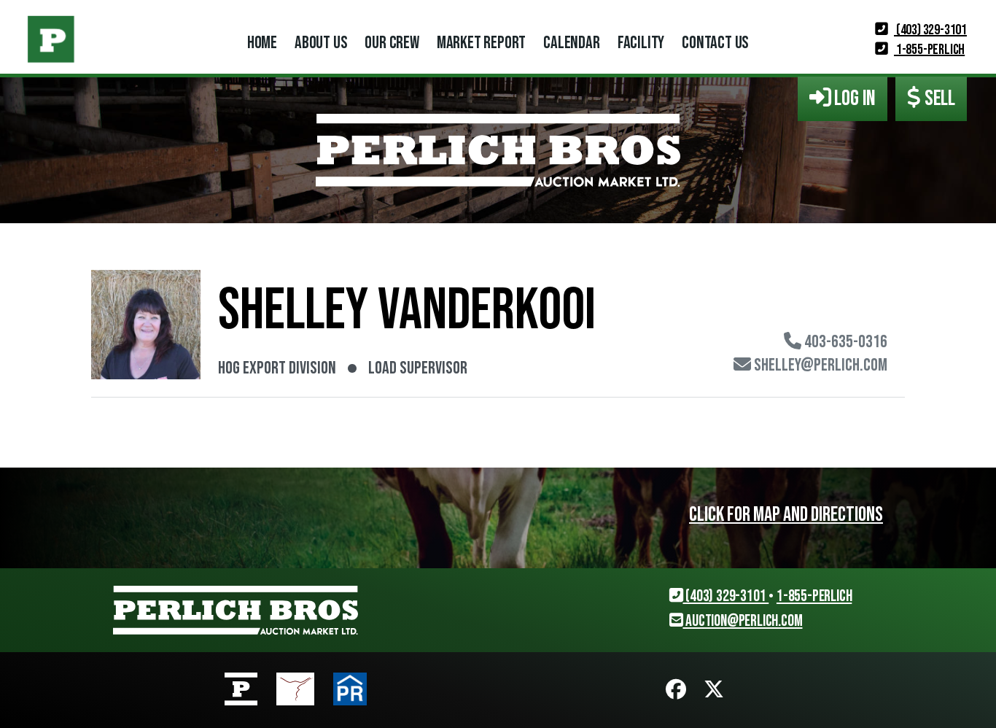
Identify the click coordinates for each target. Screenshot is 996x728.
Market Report (481, 42)
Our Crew (392, 42)
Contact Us (715, 42)
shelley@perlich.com (819, 365)
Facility (641, 42)
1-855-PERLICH (929, 49)
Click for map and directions (786, 515)
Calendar (571, 42)
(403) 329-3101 (930, 30)
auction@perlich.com (742, 621)
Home (262, 42)
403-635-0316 (844, 342)
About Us (321, 42)
